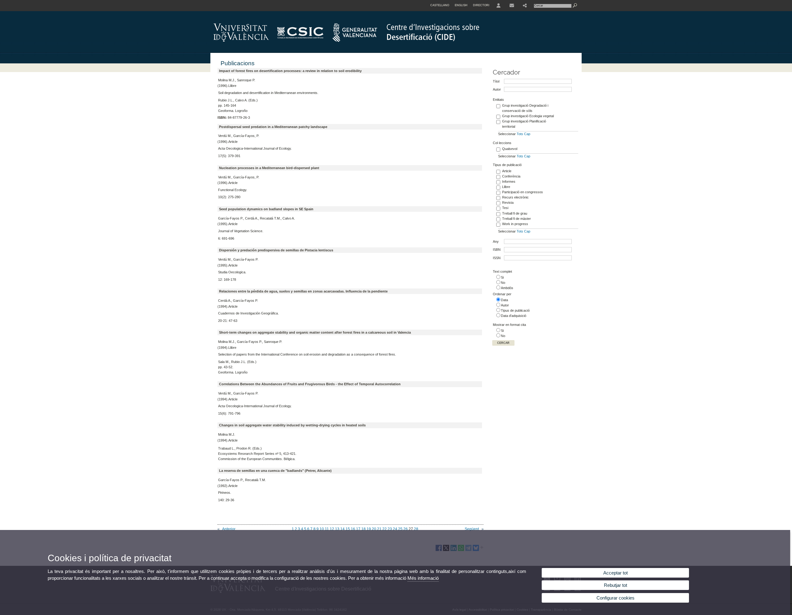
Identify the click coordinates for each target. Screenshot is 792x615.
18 (363, 529)
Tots (520, 134)
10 (322, 529)
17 (358, 529)
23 (390, 529)
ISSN (497, 258)
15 (348, 529)
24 (395, 529)
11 (327, 529)
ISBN (497, 249)
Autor (497, 89)
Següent (472, 529)
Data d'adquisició (513, 316)
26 (405, 529)
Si (502, 277)
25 (400, 529)
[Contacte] (512, 5)
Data (504, 300)
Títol (496, 81)
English (461, 5)
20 (374, 529)
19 (369, 529)
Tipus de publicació (515, 310)
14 (342, 529)
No (503, 282)
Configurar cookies (615, 597)
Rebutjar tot (615, 585)
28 (416, 529)
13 (337, 529)
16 (353, 529)
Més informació (423, 578)
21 (379, 529)
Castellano (439, 5)
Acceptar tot (615, 572)
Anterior (228, 529)
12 (332, 529)
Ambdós (507, 288)
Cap (527, 134)
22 (384, 529)
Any (496, 241)
